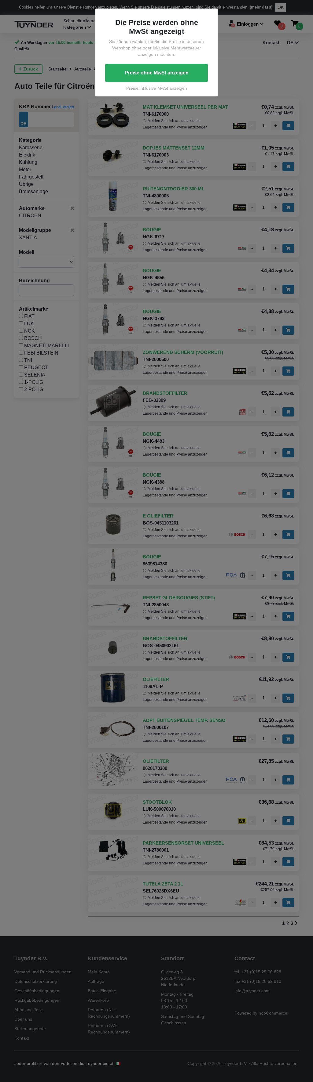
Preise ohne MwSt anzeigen (157, 72)
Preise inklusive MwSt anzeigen (156, 88)
